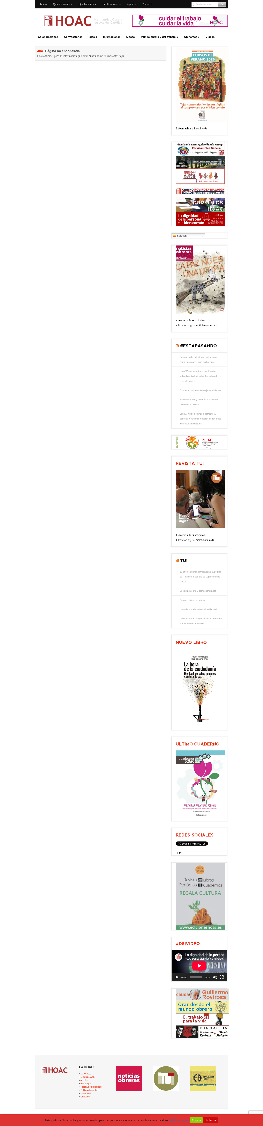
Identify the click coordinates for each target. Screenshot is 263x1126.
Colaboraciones (48, 36)
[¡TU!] (183, 560)
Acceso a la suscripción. (192, 320)
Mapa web (86, 1093)
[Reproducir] (177, 977)
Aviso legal (85, 1083)
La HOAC (85, 1073)
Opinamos (192, 36)
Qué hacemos (87, 4)
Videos (210, 36)
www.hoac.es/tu (205, 540)
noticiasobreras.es (206, 325)
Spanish (181, 235)
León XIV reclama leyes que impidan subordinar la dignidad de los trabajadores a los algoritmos (200, 376)
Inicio (43, 4)
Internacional (111, 36)
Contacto (147, 4)
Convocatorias (73, 36)
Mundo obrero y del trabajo (159, 36)
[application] (199, 965)
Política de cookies (90, 1090)
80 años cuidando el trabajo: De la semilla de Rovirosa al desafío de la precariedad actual (200, 576)
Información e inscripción (192, 128)
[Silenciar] (215, 977)
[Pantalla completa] (222, 977)
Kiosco (130, 36)
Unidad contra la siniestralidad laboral (198, 609)
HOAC (179, 853)
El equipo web (87, 1077)
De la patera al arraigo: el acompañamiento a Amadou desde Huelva (201, 621)
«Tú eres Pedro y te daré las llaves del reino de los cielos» (199, 402)
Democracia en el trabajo (192, 600)
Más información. (180, 1120)
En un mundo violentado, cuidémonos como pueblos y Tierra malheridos (198, 359)
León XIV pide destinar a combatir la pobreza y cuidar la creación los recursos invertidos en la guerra (200, 419)
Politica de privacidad (91, 1087)
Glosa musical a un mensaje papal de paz (200, 390)
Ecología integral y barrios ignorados (198, 591)
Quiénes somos (63, 4)
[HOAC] (83, 21)
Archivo (84, 1080)
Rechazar (210, 1120)
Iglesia (93, 36)
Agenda (131, 4)
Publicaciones (112, 4)
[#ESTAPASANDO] (198, 345)
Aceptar (196, 1120)
